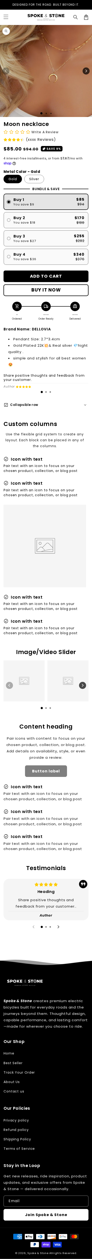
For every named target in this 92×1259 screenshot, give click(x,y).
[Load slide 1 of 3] (51, 113)
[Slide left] (5, 71)
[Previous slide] (9, 685)
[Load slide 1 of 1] (41, 113)
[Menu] (6, 17)
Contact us (14, 1091)
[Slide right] (86, 71)
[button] (76, 17)
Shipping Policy (17, 1139)
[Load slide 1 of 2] (46, 113)
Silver (34, 179)
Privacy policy (16, 1120)
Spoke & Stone (37, 1253)
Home (9, 1053)
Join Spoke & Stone (46, 1214)
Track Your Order (19, 1072)
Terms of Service (19, 1148)
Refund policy (16, 1129)
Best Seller (13, 1063)
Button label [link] (46, 771)
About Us (12, 1082)
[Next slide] (82, 685)
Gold (12, 179)
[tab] (42, 392)
